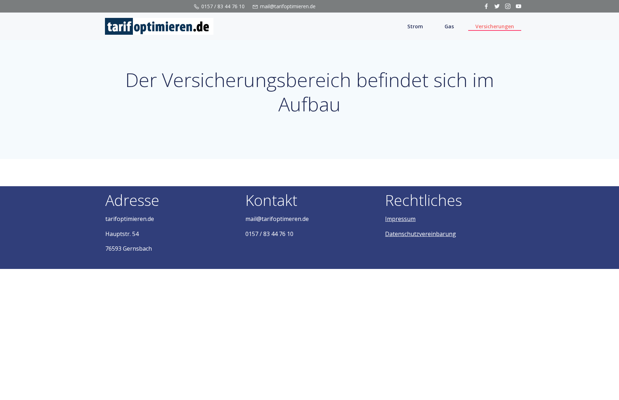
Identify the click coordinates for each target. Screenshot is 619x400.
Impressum (400, 219)
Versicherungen (494, 26)
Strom (415, 26)
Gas (449, 26)
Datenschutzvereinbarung (420, 234)
